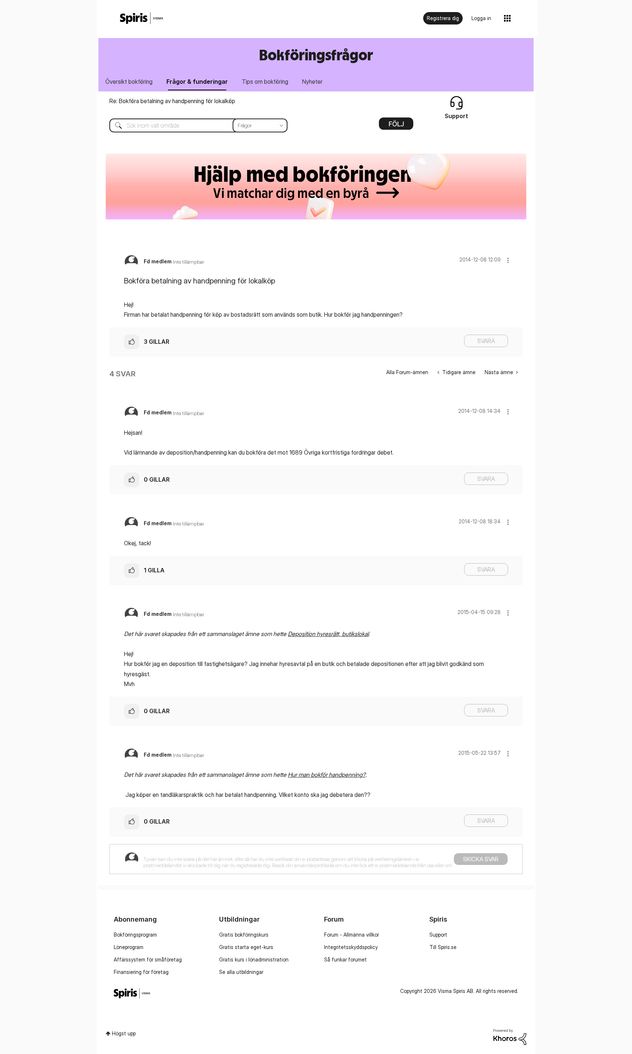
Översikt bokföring (129, 81)
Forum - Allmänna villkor (351, 934)
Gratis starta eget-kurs (246, 947)
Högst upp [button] (124, 1033)
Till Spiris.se (442, 947)
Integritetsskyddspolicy (351, 947)
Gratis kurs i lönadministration (254, 959)
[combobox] (192, 125)
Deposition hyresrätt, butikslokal (328, 633)
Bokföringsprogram (135, 934)
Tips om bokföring (265, 81)
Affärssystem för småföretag (148, 959)
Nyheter (312, 81)
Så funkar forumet (345, 959)
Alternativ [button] (396, 126)
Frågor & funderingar (197, 81)
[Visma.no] (141, 18)
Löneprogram (128, 947)
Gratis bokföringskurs (243, 934)
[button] (508, 260)
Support (438, 934)
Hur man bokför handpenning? (326, 774)
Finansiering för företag (141, 972)
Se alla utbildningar (241, 972)
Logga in (481, 18)
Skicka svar (481, 859)
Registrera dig (443, 18)
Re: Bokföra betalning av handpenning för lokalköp (172, 101)
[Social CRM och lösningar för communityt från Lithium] (509, 1036)
